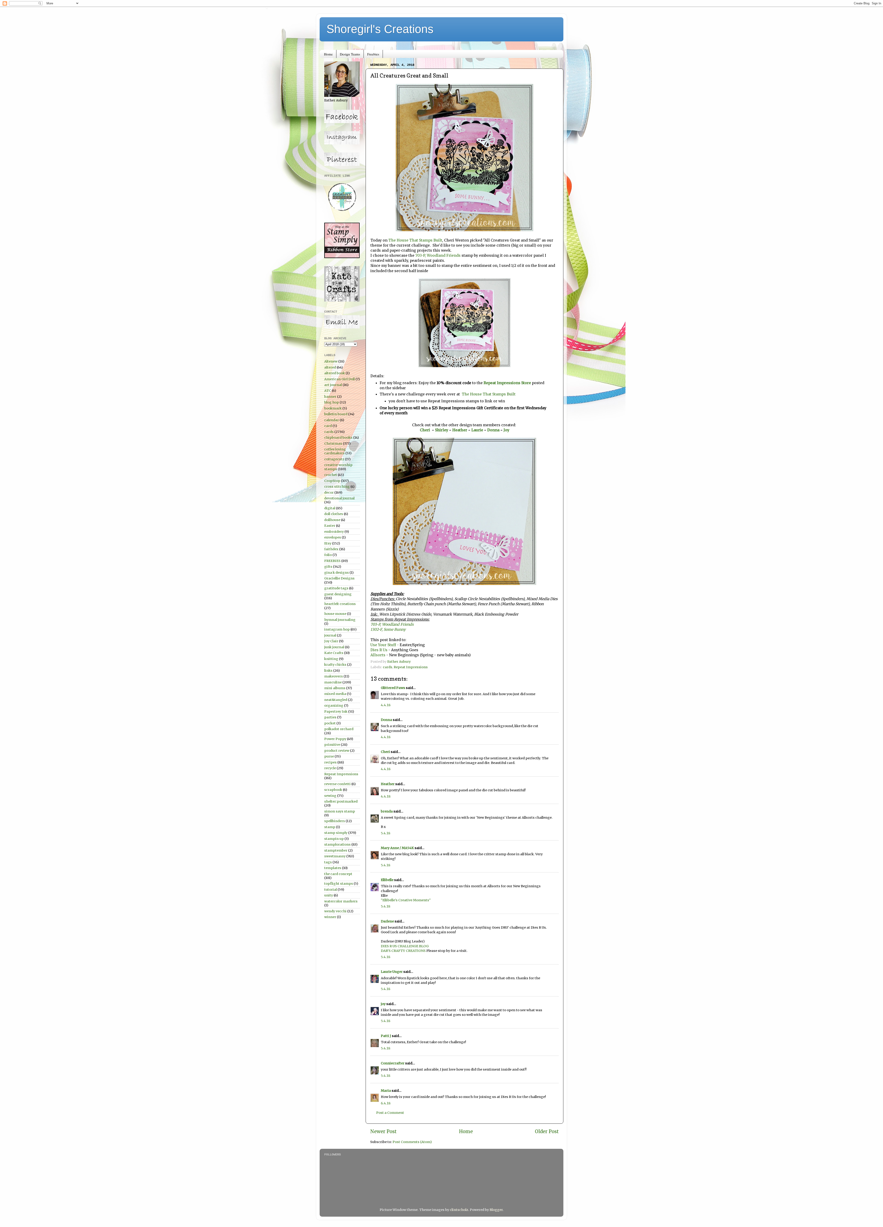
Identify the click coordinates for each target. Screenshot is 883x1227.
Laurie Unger (392, 972)
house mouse (335, 614)
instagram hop (337, 629)
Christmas (333, 443)
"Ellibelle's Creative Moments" (406, 900)
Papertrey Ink (335, 711)
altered (330, 367)
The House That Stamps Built (415, 240)
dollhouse (332, 520)
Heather (459, 430)
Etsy (327, 543)
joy (383, 1004)
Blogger (496, 1210)
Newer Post (383, 1132)
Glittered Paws (393, 688)
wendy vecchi (335, 911)
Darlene (388, 921)
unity (328, 895)
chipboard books (338, 437)
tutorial (330, 889)
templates (332, 868)
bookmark (333, 408)
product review (336, 751)
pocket (330, 723)
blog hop (331, 402)
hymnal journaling (339, 620)
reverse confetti (337, 784)
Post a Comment (390, 1113)
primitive (332, 745)
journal (330, 635)
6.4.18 (385, 1103)
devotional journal (339, 498)
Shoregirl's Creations (380, 29)
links (328, 670)
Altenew (331, 361)
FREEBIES (332, 561)
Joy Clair (331, 641)
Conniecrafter (392, 1063)
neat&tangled (335, 700)
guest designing (338, 594)
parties (330, 717)
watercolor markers (341, 901)
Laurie (476, 430)
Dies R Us (379, 650)
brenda (387, 811)
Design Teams (350, 54)
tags (328, 862)
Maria (386, 1091)
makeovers (333, 676)
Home (328, 54)
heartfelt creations (340, 604)
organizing (333, 705)
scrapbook (333, 790)
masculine (333, 682)
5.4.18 (385, 833)
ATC (327, 391)
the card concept (338, 874)
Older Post (547, 1132)
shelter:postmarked (341, 801)
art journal (333, 385)
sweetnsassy (335, 856)
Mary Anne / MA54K (397, 848)
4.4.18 (385, 705)
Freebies (373, 54)
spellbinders (334, 821)
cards (387, 667)
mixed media (335, 694)
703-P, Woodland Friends (438, 255)
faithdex (331, 549)
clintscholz (459, 1210)
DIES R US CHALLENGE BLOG (405, 946)
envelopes (332, 537)
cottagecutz (334, 459)
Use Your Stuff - (384, 644)
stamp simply (335, 833)
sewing (330, 796)
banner (330, 397)
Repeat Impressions (411, 667)
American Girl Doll (339, 379)
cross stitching (337, 486)
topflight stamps (338, 883)
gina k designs (336, 572)
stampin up (334, 839)
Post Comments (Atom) (412, 1142)
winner (330, 917)
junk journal (334, 647)
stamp (329, 827)
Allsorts (377, 655)
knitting (331, 659)
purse (329, 756)
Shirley (441, 430)
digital (329, 508)
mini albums (334, 688)
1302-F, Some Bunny (388, 629)
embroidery (334, 532)
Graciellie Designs (339, 578)
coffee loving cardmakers (335, 451)
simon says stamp (339, 811)
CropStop (332, 481)
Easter (329, 526)
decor (329, 492)
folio (328, 555)
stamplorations (337, 844)
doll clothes (333, 514)
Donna (493, 430)
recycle (330, 768)
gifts (328, 567)
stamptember (335, 850)
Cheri (426, 430)
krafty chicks (335, 664)
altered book (334, 373)
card (328, 426)
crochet (330, 475)
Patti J (386, 1036)
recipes (330, 762)
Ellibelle (387, 880)
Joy (506, 430)
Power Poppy (335, 739)
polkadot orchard (338, 729)
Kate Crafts (333, 653)
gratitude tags (336, 588)
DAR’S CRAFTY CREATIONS (403, 951)
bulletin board (335, 414)
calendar (331, 420)
